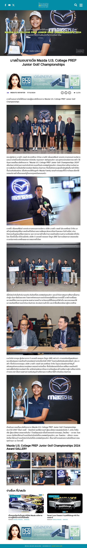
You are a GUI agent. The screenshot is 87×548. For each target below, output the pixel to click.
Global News (31, 496)
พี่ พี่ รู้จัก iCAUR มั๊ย (70, 515)
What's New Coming (72, 496)
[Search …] (75, 5)
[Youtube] (9, 5)
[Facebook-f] (5, 5)
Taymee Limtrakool (34, 519)
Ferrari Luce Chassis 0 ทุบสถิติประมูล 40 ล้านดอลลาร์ (41, 516)
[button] (62, 92)
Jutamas (70, 517)
